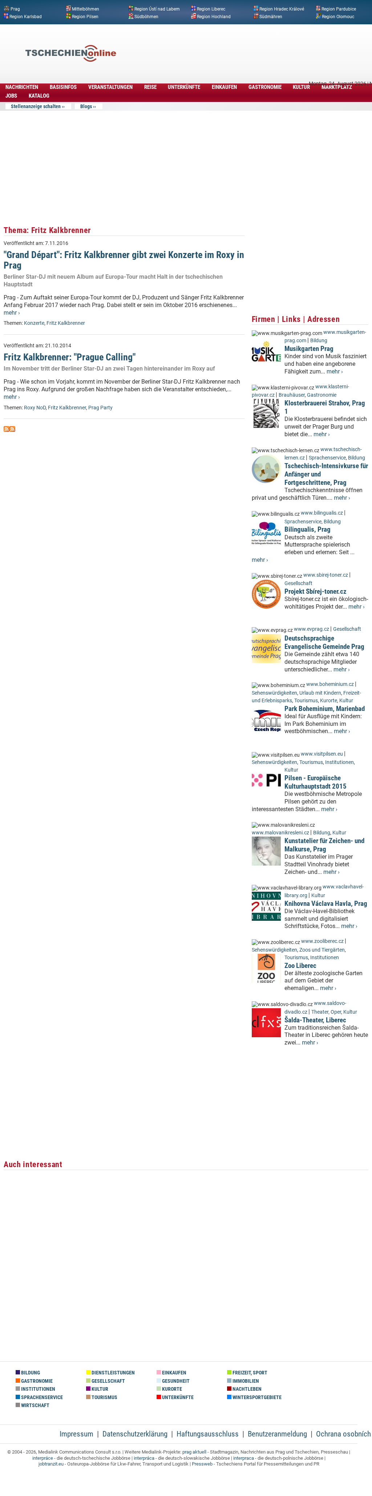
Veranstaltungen (110, 87)
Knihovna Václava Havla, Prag (325, 903)
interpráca (144, 1458)
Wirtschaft (34, 1405)
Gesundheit (175, 1381)
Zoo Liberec (300, 965)
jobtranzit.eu (51, 1464)
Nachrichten (21, 87)
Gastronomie (265, 87)
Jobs (11, 96)
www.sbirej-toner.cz (325, 575)
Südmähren (270, 16)
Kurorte (328, 701)
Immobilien (245, 1381)
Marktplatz (337, 87)
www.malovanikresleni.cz (280, 833)
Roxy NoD (35, 408)
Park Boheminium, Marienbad (324, 708)
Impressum (76, 1434)
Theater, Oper (326, 1012)
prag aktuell (194, 1452)
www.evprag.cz (312, 629)
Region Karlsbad (25, 16)
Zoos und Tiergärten (322, 950)
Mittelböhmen (85, 9)
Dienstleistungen (112, 1373)
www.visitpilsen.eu (322, 754)
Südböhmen (146, 16)
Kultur (301, 87)
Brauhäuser (292, 395)
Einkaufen (224, 87)
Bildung (318, 341)
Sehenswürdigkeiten (274, 693)
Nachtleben (246, 1389)
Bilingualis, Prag (307, 529)
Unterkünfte (184, 87)
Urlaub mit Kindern (320, 693)
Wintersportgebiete (256, 1397)
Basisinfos (63, 87)
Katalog (39, 96)
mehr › (12, 312)
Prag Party (100, 408)
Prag (15, 9)
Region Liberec (211, 9)
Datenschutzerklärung (134, 1434)
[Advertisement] (238, 42)
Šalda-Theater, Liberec (315, 1020)
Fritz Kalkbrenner (65, 323)
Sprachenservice (327, 458)
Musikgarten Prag (308, 348)
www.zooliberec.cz (322, 941)
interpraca (243, 1458)
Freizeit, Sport (249, 1373)
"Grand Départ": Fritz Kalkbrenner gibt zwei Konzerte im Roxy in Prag (124, 260)
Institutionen (339, 762)
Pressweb (202, 1464)
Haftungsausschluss (208, 1434)
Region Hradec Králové (281, 9)
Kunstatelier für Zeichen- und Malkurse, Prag (324, 845)
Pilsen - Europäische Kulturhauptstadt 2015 (315, 782)
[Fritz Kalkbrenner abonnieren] (6, 429)
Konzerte (34, 323)
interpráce (42, 1458)
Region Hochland (214, 16)
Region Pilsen (85, 16)
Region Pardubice (339, 9)
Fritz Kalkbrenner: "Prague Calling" (70, 357)
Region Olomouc (338, 16)
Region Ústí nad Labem (157, 9)
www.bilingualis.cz (322, 513)
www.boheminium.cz (330, 684)
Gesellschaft (298, 583)
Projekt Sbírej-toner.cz (315, 591)
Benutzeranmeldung (277, 1434)
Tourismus (306, 701)
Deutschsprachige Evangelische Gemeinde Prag (324, 642)
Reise (150, 87)
